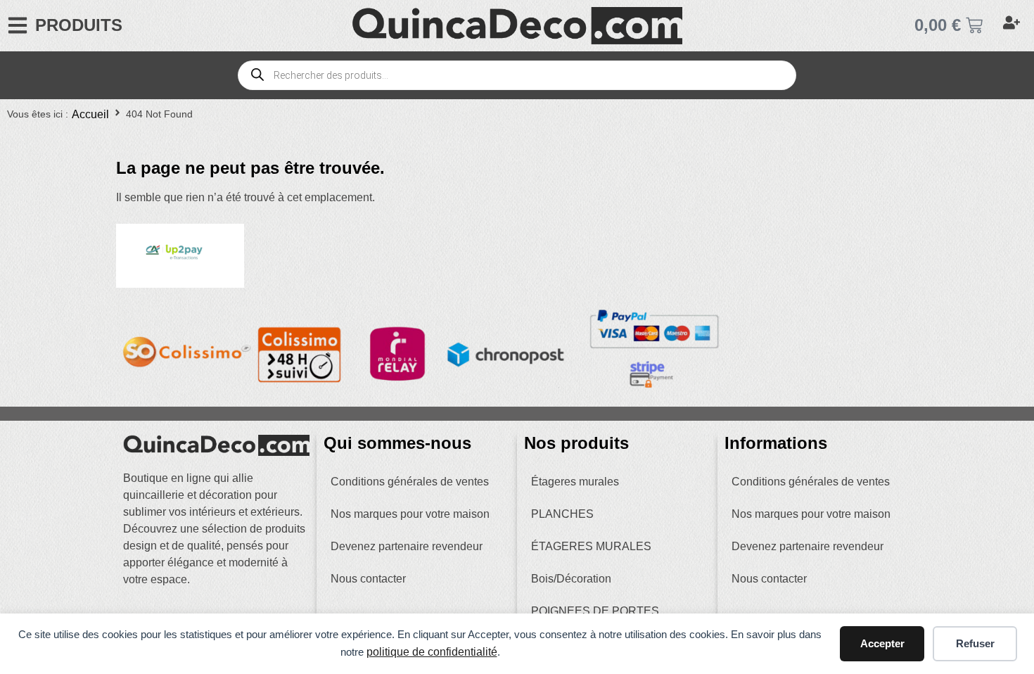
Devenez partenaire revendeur (407, 546)
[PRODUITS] (17, 25)
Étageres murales (575, 482)
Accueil (90, 114)
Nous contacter (368, 579)
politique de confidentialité (431, 652)
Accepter (882, 643)
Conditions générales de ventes (410, 482)
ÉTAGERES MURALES (591, 546)
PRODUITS (78, 24)
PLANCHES (562, 514)
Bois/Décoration (571, 579)
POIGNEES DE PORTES (595, 611)
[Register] (1013, 25)
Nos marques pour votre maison (410, 514)
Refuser (975, 643)
